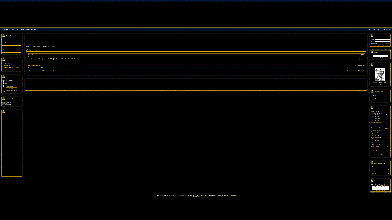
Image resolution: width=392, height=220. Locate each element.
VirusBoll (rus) (374, 142)
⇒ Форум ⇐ (12, 29)
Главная (6, 29)
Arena (387, 138)
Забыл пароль (377, 45)
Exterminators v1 (375, 146)
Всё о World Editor (359, 65)
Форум (4, 49)
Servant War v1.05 (375, 127)
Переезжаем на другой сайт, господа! (376, 114)
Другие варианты (380, 190)
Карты (373, 97)
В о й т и (370, 29)
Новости (5, 40)
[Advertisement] (12, 144)
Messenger (374, 168)
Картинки (33, 29)
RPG (377, 97)
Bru (373, 169)
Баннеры (5, 51)
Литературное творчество (10, 67)
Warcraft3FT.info (173, 195)
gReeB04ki (232, 195)
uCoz (199, 196)
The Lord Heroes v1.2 (376, 150)
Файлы (22, 29)
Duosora (374, 166)
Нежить (7, 81)
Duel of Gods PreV (375, 118)
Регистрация (383, 45)
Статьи (4, 44)
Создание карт (7, 65)
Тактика (6, 63)
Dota (388, 114)
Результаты (7, 91)
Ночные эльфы (9, 86)
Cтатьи (28, 29)
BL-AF (50, 58)
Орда (6, 83)
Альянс (6, 85)
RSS (18, 29)
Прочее (6, 69)
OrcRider (374, 173)
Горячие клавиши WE (34, 65)
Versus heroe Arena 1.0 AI (377, 154)
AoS (388, 146)
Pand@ (373, 171)
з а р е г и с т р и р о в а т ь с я (383, 29)
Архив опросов (15, 91)
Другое (387, 118)
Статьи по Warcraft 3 (36, 46)
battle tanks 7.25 (375, 98)
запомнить (375, 43)
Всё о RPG (31, 54)
